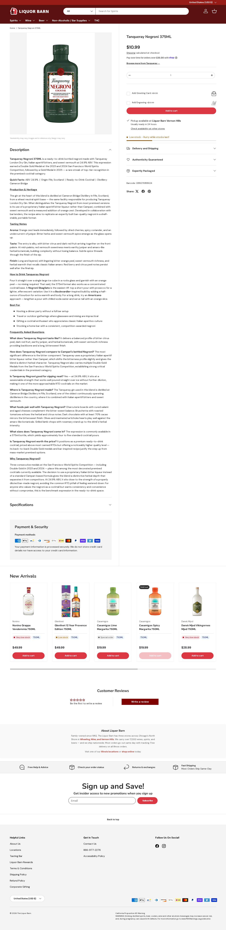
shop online (128, 751)
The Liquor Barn (24, 913)
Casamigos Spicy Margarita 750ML (149, 627)
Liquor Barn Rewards (21, 862)
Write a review (140, 701)
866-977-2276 (92, 850)
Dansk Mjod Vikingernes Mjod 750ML (195, 627)
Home (12, 28)
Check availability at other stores (148, 128)
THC (96, 20)
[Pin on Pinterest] (149, 191)
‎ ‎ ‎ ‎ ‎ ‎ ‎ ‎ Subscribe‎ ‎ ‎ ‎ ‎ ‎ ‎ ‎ (147, 800)
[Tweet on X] (137, 191)
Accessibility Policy (94, 856)
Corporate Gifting (20, 886)
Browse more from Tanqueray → (143, 63)
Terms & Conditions (21, 868)
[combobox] (126, 11)
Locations (15, 850)
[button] (214, 11)
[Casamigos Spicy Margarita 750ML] (155, 601)
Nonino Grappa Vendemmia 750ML (24, 627)
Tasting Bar (16, 856)
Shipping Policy (18, 874)
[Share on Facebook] (143, 191)
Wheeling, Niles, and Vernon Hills (97, 739)
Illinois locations (109, 751)
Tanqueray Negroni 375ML (29, 28)
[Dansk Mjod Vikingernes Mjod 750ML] (197, 601)
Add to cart (171, 110)
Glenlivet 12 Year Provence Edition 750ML (71, 627)
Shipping (131, 52)
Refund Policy (17, 880)
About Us (15, 843)
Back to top (113, 819)
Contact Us (89, 843)
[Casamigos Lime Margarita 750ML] (113, 601)
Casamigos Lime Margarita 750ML (107, 627)
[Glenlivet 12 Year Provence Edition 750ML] (71, 601)
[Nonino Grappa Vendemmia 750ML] (28, 601)
